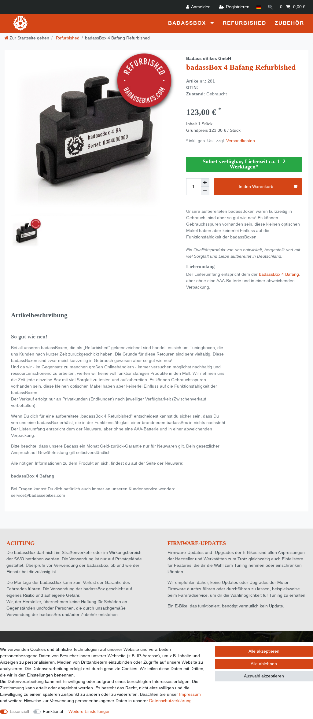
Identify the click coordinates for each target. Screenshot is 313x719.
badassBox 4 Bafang (279, 274)
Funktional (53, 711)
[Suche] (270, 7)
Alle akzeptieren (264, 651)
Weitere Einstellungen (89, 711)
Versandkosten (240, 140)
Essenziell (19, 711)
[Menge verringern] (205, 191)
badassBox (188, 23)
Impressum (190, 694)
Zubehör (289, 23)
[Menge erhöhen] (205, 182)
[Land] (258, 7)
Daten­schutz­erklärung (170, 700)
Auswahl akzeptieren (264, 675)
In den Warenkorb (256, 186)
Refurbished (244, 23)
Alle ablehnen (264, 663)
